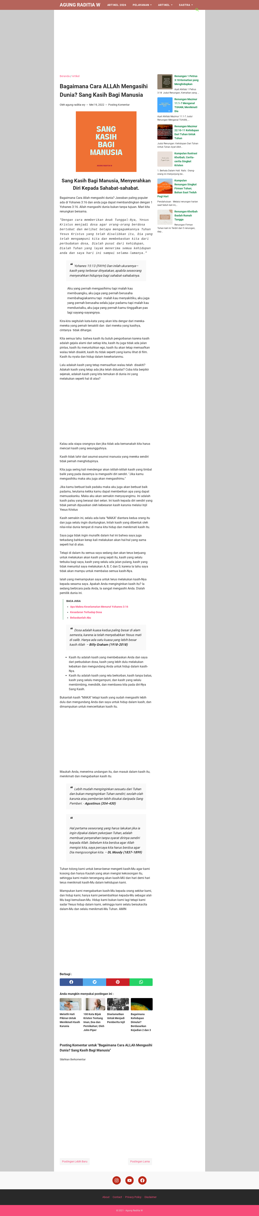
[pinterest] (118, 982)
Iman (66, 14)
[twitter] (94, 982)
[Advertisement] (129, 42)
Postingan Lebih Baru (74, 1161)
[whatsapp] (141, 982)
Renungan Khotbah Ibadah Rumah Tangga (186, 215)
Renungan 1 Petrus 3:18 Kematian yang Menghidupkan (186, 80)
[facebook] (71, 982)
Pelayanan (141, 4)
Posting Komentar (119, 104)
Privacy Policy (133, 1197)
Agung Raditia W (80, 5)
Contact (117, 1197)
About (106, 1197)
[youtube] (129, 1180)
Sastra (184, 4)
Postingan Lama (140, 1161)
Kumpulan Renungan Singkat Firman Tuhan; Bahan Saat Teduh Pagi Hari (177, 188)
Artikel (164, 4)
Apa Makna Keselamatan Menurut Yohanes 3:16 (99, 606)
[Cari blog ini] (197, 10)
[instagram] (116, 1180)
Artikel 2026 (116, 4)
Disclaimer (150, 1197)
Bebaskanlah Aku (80, 617)
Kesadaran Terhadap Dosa (86, 612)
